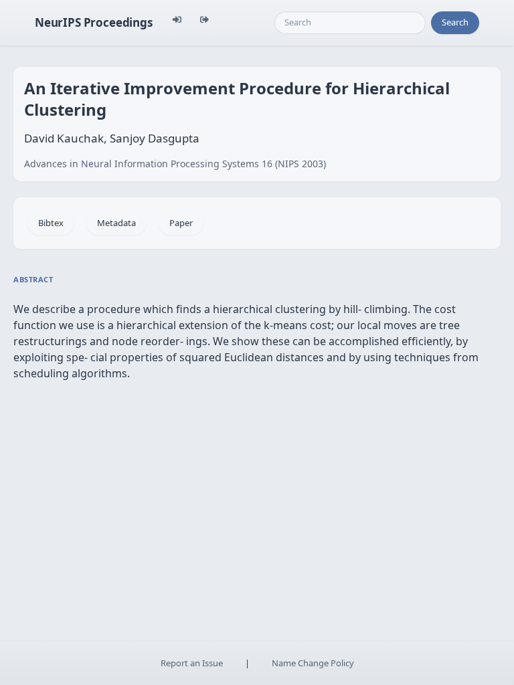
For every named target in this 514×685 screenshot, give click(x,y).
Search (455, 22)
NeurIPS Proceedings (94, 22)
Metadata (116, 223)
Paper (181, 223)
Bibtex (51, 223)
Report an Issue (192, 663)
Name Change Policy (313, 663)
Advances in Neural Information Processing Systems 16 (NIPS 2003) (175, 163)
